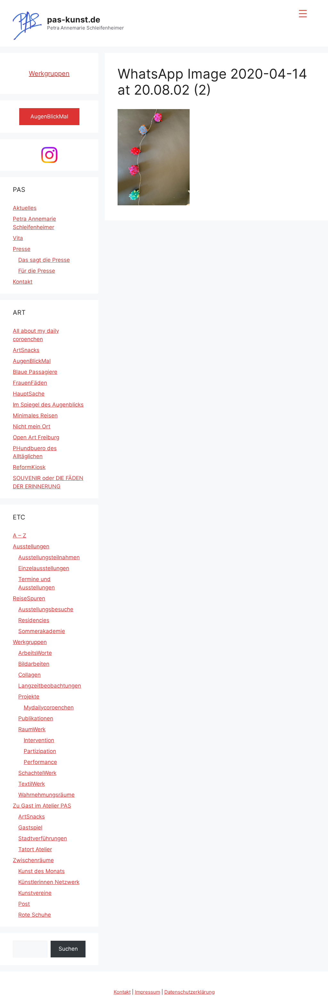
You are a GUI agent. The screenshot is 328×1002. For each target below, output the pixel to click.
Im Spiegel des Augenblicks (48, 404)
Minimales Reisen (35, 415)
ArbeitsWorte (35, 653)
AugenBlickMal (32, 361)
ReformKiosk (29, 467)
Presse (21, 249)
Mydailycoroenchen (49, 707)
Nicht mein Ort (31, 426)
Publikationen (35, 718)
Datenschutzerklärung (189, 992)
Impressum (147, 992)
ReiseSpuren (29, 598)
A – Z (19, 535)
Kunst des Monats (41, 871)
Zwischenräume (33, 860)
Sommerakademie (41, 631)
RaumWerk (31, 729)
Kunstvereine (35, 893)
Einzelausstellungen (43, 568)
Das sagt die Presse (44, 260)
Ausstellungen (31, 546)
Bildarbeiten (33, 664)
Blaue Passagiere (35, 372)
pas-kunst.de (73, 19)
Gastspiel (30, 827)
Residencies (33, 620)
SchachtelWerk (37, 773)
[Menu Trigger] (303, 13)
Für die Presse (36, 271)
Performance (40, 762)
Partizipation (40, 751)
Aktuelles (25, 208)
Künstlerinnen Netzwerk (48, 882)
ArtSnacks (26, 350)
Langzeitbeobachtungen (49, 685)
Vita (18, 238)
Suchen (68, 949)
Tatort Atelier (35, 849)
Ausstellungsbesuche (45, 609)
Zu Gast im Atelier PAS (42, 805)
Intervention (39, 740)
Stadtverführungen (42, 838)
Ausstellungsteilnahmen (49, 557)
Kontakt (22, 281)
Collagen (29, 675)
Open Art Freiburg (36, 437)
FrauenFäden (30, 383)
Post (24, 904)
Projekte (28, 696)
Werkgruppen (49, 73)
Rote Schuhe (34, 915)
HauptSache (29, 393)
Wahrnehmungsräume (46, 795)
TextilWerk (31, 784)
